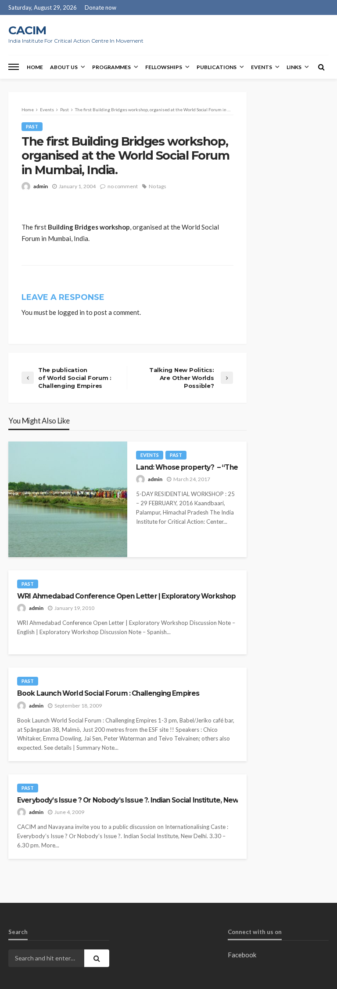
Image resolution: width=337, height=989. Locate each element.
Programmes (111, 67)
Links (294, 67)
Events (261, 67)
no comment (123, 186)
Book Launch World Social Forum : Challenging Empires (108, 693)
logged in (71, 312)
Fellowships (163, 67)
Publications (217, 67)
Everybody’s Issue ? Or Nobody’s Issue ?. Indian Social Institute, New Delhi (127, 800)
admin (40, 186)
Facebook (242, 955)
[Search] (321, 66)
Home (35, 67)
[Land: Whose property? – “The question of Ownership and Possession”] (67, 499)
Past (32, 126)
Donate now (100, 7)
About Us (64, 67)
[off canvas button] (13, 66)
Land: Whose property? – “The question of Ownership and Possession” (186, 467)
